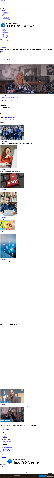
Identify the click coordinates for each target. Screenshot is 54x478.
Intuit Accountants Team (7, 59)
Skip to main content (2, 0)
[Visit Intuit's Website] (1, 21)
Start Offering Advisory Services (7, 17)
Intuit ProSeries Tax (5, 430)
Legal (2, 454)
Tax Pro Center (5, 448)
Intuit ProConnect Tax (6, 429)
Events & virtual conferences (6, 450)
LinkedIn (5, 119)
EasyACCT (4, 442)
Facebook (1, 119)
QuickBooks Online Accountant (7, 441)
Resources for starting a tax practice (7, 447)
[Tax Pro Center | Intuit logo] (21, 8)
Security (3, 455)
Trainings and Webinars (6, 37)
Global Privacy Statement (17, 475)
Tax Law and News (4, 9)
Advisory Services (4, 10)
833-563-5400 (4, 464)
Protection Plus (5, 436)
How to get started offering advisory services (8, 449)
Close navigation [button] (2, 8)
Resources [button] (3, 15)
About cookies (3, 456)
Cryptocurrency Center (6, 18)
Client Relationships (4, 14)
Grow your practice (5, 13)
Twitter (2, 466)
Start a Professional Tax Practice (7, 19)
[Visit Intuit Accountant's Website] (5, 21)
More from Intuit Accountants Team (10, 119)
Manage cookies (4, 457)
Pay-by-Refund (5, 437)
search (1, 39)
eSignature (4, 435)
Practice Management (6, 12)
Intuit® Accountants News (5, 141)
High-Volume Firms (5, 16)
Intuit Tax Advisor (5, 434)
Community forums (5, 446)
